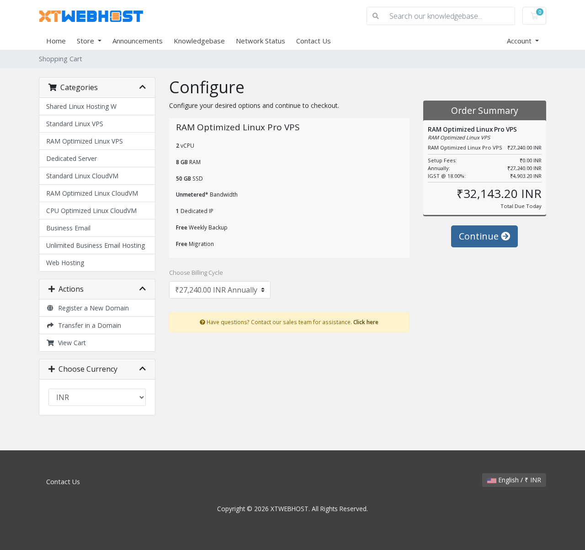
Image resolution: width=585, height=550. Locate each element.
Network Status (260, 40)
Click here (365, 322)
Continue (480, 236)
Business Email (68, 228)
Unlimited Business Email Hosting (95, 245)
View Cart (70, 342)
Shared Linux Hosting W (81, 106)
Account (520, 40)
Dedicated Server (71, 158)
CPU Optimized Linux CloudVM (91, 210)
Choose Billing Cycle (196, 272)
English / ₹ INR (518, 479)
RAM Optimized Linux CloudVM (92, 193)
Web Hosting (65, 262)
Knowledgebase (199, 40)
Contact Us (313, 40)
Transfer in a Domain (87, 325)
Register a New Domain (91, 308)
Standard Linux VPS (74, 123)
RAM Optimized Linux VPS (84, 141)
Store (86, 40)
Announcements (137, 40)
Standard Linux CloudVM (82, 175)
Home (56, 40)
